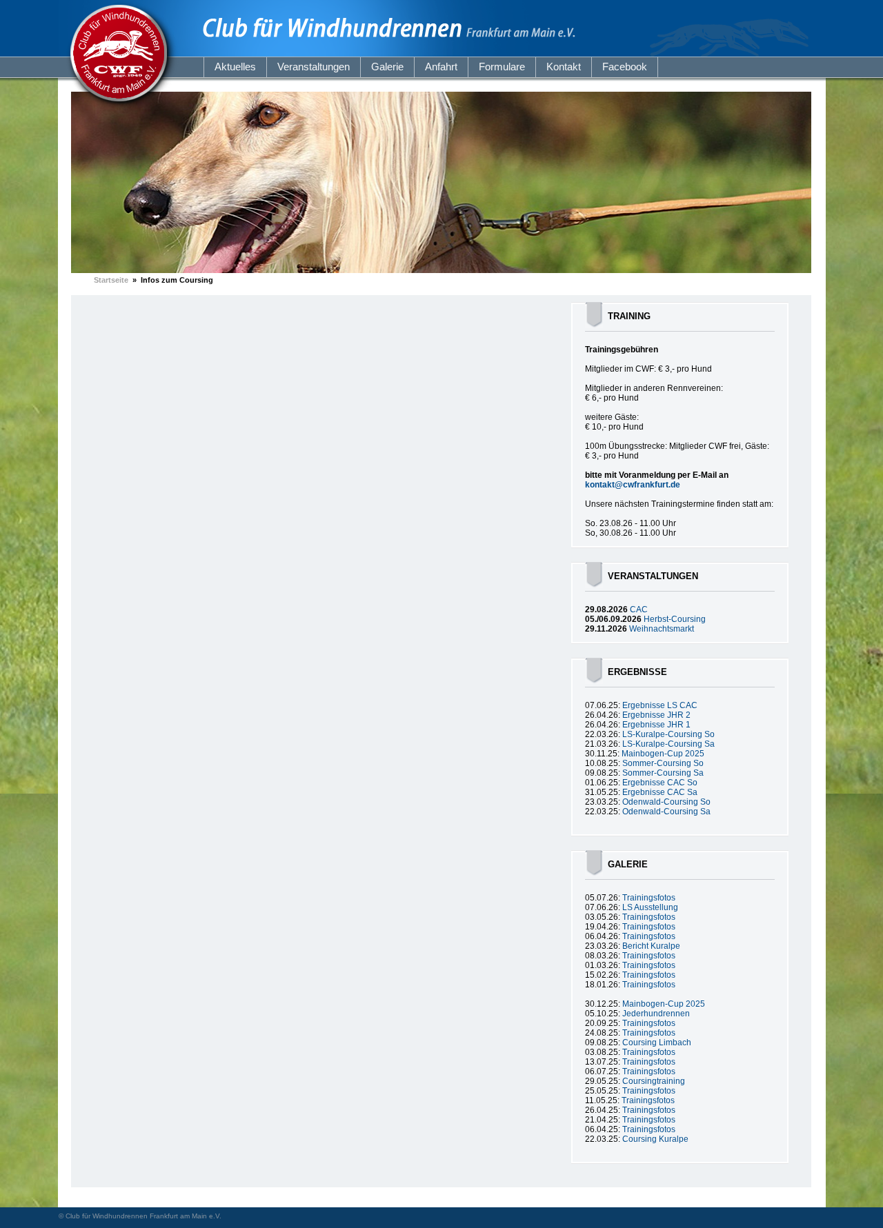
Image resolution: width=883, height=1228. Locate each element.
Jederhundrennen (656, 1013)
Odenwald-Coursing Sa (666, 811)
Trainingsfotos (648, 898)
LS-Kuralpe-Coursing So (668, 734)
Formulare (502, 66)
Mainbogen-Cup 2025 (663, 753)
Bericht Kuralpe (651, 946)
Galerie (387, 66)
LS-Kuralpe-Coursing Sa (668, 744)
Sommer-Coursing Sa (663, 773)
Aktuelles (235, 66)
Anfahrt (441, 66)
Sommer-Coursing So (663, 763)
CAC (639, 609)
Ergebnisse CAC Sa (659, 792)
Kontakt (563, 66)
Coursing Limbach (656, 1042)
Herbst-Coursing (675, 619)
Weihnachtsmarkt (661, 629)
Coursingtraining (653, 1081)
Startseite (111, 280)
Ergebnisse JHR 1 (656, 724)
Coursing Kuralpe (655, 1139)
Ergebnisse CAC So (659, 782)
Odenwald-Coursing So (666, 802)
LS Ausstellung (650, 907)
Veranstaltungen (313, 66)
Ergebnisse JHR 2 (656, 715)
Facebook (624, 66)
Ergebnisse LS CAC (659, 705)
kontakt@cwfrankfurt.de (632, 485)
